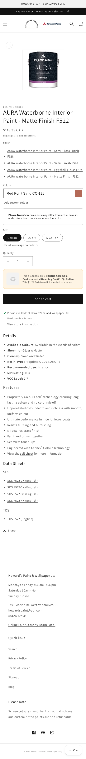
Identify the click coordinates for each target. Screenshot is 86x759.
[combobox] (43, 193)
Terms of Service (19, 668)
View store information (22, 324)
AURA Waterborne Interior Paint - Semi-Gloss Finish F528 (43, 153)
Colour (7, 185)
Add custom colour (16, 202)
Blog (11, 687)
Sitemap (13, 677)
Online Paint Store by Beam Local (31, 625)
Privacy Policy (17, 658)
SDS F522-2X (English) (22, 487)
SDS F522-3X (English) (22, 494)
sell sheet (26, 453)
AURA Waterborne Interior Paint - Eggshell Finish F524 (45, 170)
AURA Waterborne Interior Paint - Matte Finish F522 (43, 176)
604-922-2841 (17, 616)
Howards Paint (37, 751)
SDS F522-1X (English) (22, 481)
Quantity (8, 253)
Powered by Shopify (53, 751)
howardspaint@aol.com (25, 610)
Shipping (7, 135)
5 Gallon (52, 238)
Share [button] (12, 530)
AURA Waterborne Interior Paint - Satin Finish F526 (42, 163)
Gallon (12, 238)
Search (13, 649)
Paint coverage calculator (21, 245)
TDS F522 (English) (20, 519)
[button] (5, 23)
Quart (32, 238)
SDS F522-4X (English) (22, 501)
